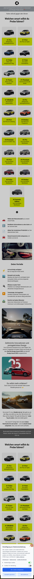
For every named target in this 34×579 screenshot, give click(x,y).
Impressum (6, 559)
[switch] (29, 562)
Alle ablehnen (24, 574)
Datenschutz (13, 559)
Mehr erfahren (20, 557)
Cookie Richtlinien (22, 559)
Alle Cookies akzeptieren (17, 569)
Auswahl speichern (10, 574)
